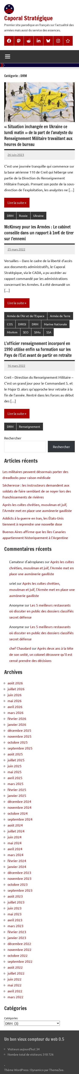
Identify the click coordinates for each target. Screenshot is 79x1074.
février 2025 (17, 789)
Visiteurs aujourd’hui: (22, 1049)
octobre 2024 (18, 813)
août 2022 (15, 967)
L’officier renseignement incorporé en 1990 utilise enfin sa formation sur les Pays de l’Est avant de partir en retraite (38, 349)
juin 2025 (14, 766)
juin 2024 (14, 837)
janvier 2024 (17, 866)
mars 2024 (15, 855)
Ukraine (38, 215)
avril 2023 (15, 920)
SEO (25, 332)
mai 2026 (14, 701)
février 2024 (17, 860)
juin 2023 (14, 908)
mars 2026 (15, 712)
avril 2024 (15, 849)
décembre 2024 (19, 801)
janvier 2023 (17, 937)
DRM (10, 215)
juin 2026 (14, 695)
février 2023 (17, 932)
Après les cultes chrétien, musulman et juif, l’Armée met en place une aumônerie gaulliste (41, 568)
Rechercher (12, 438)
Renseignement (29, 426)
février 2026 (17, 718)
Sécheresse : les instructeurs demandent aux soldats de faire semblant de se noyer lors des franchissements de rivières (37, 491)
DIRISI (22, 324)
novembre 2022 (19, 949)
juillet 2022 (16, 973)
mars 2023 (15, 926)
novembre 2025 (19, 736)
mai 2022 (14, 985)
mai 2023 (14, 914)
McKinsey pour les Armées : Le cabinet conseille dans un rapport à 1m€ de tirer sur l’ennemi (39, 233)
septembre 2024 (20, 819)
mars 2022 (15, 997)
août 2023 (15, 896)
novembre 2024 (19, 807)
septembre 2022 (20, 961)
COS (10, 324)
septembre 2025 (20, 748)
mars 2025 (15, 783)
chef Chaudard (20, 648)
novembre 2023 (19, 878)
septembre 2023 (20, 890)
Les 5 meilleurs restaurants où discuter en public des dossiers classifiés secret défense (41, 611)
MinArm (12, 332)
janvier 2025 (17, 795)
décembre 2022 (19, 943)
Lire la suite (16, 203)
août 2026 (15, 683)
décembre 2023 (19, 872)
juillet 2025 (16, 760)
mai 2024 (14, 843)
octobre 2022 (18, 955)
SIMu (37, 332)
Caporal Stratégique (28, 18)
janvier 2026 (17, 724)
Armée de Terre (60, 316)
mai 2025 (14, 772)
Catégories (11, 1018)
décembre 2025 (19, 730)
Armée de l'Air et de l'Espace (25, 316)
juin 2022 (14, 979)
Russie (23, 215)
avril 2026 (15, 706)
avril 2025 (15, 778)
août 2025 (15, 754)
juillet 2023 (16, 902)
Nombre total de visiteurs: (25, 1054)
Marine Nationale (55, 324)
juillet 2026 (16, 689)
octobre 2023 (18, 884)
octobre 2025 (18, 742)
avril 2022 (15, 991)
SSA (48, 332)
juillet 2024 (16, 831)
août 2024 (15, 825)
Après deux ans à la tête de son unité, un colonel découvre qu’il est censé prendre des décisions (41, 654)
